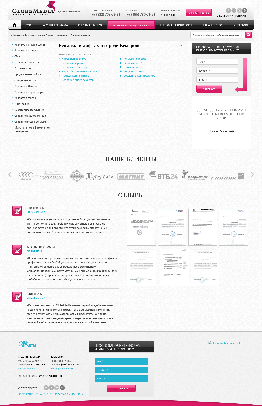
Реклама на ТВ (133, 63)
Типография (240, 25)
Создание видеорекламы (78, 80)
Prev (9, 174)
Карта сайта (26, 393)
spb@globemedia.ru (29, 368)
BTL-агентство (212, 25)
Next (252, 174)
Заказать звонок (199, 13)
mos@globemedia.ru (62, 368)
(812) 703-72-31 (37, 364)
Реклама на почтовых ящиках (81, 71)
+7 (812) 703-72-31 (106, 14)
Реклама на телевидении (30, 44)
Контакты (241, 15)
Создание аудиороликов (30, 115)
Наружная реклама (54, 25)
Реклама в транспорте (76, 67)
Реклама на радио (26, 50)
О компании (225, 15)
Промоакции (132, 67)
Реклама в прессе (135, 58)
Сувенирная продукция (29, 110)
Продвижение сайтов (28, 74)
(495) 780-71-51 (70, 364)
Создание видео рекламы (30, 121)
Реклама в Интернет (27, 86)
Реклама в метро (90, 25)
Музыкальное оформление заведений (32, 129)
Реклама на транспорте (176, 25)
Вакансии (42, 393)
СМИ (28, 25)
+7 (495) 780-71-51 (141, 14)
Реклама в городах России (131, 25)
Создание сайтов (25, 80)
